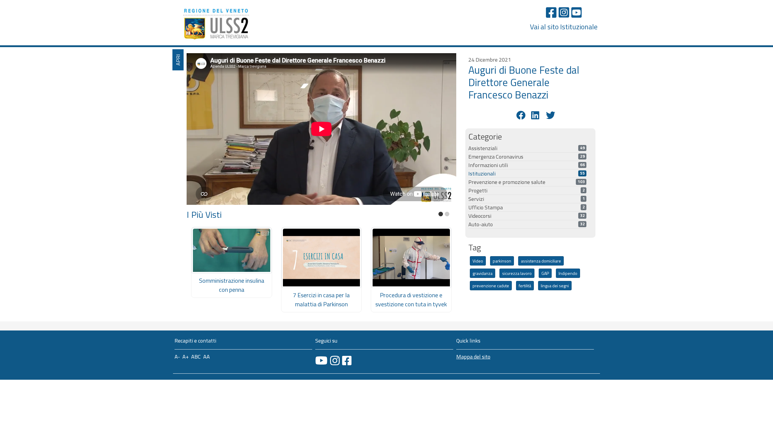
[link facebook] (347, 360)
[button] (440, 214)
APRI (178, 60)
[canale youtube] (321, 360)
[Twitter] (549, 115)
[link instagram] (335, 360)
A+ (185, 357)
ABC (196, 357)
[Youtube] (576, 12)
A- (177, 357)
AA (206, 357)
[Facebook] (551, 12)
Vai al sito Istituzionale (564, 26)
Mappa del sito (473, 357)
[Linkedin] (535, 115)
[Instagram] (564, 12)
